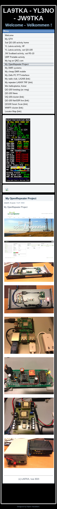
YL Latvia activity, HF (15, 46)
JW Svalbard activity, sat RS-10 (19, 53)
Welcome (9, 35)
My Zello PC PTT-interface (17, 75)
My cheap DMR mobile (15, 71)
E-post (12, 203)
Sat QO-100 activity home (17, 42)
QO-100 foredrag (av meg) (17, 89)
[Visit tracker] (7, 190)
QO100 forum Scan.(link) (16, 104)
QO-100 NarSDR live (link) (17, 100)
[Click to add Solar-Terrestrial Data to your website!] (18, 181)
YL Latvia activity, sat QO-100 (19, 50)
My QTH (9, 39)
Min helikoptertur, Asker (15, 86)
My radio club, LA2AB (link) (17, 79)
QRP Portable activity (15, 57)
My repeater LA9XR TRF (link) (19, 82)
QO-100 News (11, 93)
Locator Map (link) (13, 111)
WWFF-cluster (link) (14, 108)
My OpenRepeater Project (17, 64)
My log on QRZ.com (14, 61)
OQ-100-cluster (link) (14, 97)
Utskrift (6, 203)
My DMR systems (13, 68)
